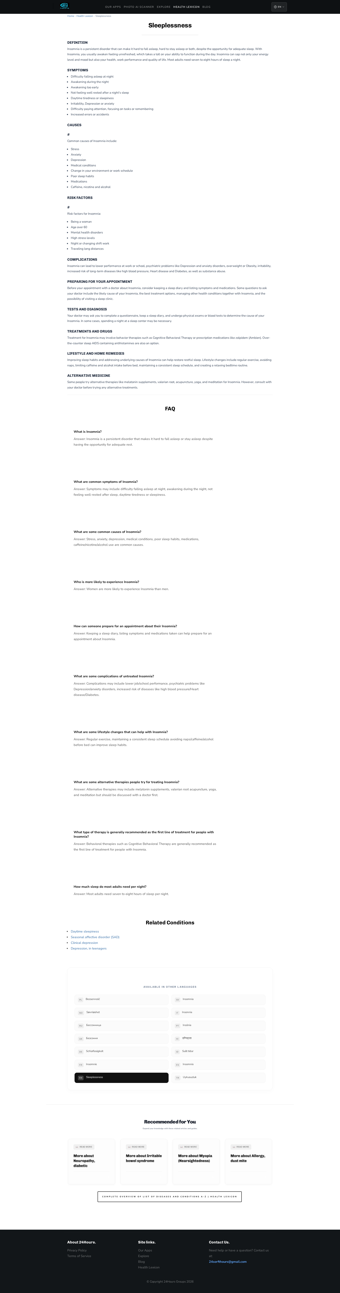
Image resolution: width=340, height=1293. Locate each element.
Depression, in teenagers (89, 948)
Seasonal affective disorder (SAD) (95, 937)
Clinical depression (84, 943)
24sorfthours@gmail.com (228, 1262)
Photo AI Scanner (139, 7)
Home (70, 16)
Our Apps (113, 7)
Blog (206, 7)
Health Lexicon (186, 7)
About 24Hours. (81, 1242)
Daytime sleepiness (85, 931)
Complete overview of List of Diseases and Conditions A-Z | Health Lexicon (169, 1196)
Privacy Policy (77, 1250)
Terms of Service (79, 1256)
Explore (164, 7)
